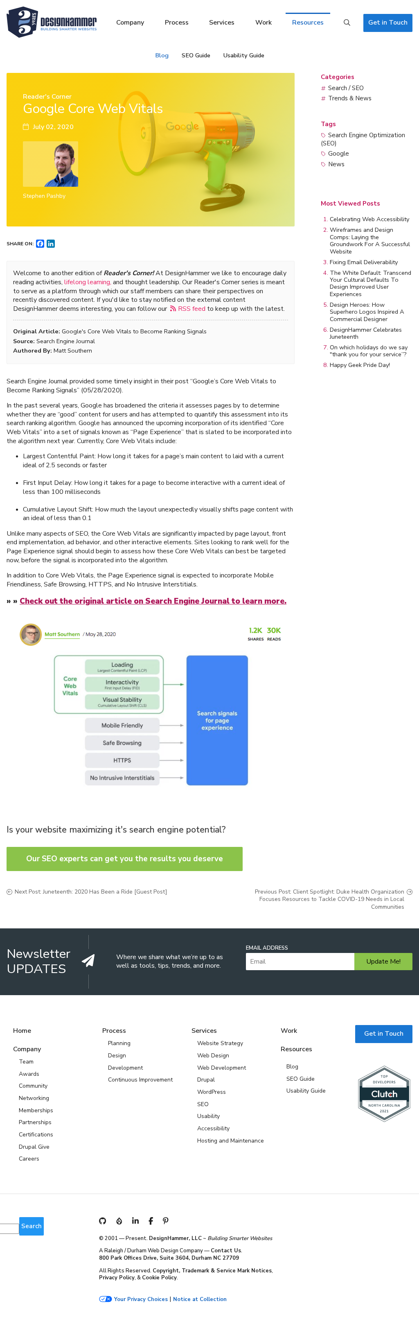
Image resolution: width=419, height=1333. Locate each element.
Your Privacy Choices (141, 1299)
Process (177, 22)
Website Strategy (220, 1043)
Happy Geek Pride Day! (360, 365)
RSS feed (191, 308)
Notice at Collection (200, 1299)
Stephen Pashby (44, 196)
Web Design (213, 1055)
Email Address (267, 948)
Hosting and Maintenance (230, 1141)
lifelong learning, (87, 282)
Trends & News (350, 98)
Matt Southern (73, 350)
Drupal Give (34, 1147)
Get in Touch (388, 22)
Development (125, 1068)
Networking (34, 1098)
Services (221, 22)
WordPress (211, 1092)
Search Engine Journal (65, 341)
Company (130, 22)
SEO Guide (196, 55)
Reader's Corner (47, 96)
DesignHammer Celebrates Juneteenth (366, 333)
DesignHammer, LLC (175, 1238)
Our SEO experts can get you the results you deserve (124, 858)
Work (263, 22)
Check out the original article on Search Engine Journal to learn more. (153, 601)
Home (22, 1030)
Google (338, 153)
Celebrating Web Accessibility (369, 219)
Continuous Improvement (140, 1080)
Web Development (221, 1068)
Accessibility (213, 1128)
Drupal (206, 1080)
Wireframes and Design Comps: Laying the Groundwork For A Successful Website (370, 240)
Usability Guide (243, 55)
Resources (308, 22)
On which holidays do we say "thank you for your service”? (369, 350)
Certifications (36, 1134)
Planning (119, 1043)
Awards (29, 1074)
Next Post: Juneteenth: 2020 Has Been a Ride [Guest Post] (91, 892)
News (336, 164)
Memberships (36, 1110)
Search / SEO (346, 88)
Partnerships (35, 1122)
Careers (29, 1159)
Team (26, 1062)
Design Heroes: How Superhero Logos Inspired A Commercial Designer (367, 312)
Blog (162, 55)
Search (347, 23)
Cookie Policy (159, 1277)
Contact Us (226, 1250)
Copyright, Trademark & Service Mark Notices (212, 1270)
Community (33, 1086)
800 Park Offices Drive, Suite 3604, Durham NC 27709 (169, 1258)
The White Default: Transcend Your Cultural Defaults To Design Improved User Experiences (370, 283)
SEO (203, 1104)
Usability (208, 1116)
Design (117, 1055)
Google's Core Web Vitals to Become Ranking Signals (134, 331)
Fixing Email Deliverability (364, 262)
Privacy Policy (117, 1277)
